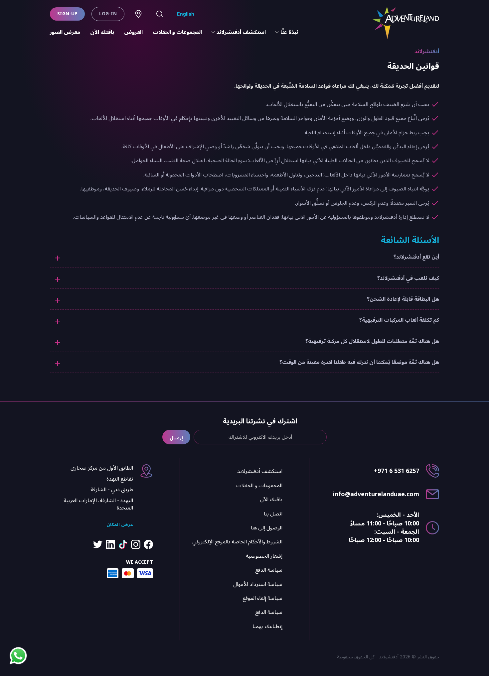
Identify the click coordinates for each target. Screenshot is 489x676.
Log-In (108, 14)
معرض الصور (65, 32)
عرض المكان (119, 524)
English (185, 14)
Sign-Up (67, 14)
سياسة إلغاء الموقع (262, 598)
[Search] (159, 14)
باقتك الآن (102, 32)
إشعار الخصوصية (264, 556)
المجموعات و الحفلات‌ (177, 32)
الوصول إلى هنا (266, 527)
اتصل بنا (273, 513)
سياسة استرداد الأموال (257, 584)
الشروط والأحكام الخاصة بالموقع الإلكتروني (237, 541)
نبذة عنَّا (289, 32)
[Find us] (138, 14)
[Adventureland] (406, 23)
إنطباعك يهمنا (267, 626)
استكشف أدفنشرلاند (241, 32)
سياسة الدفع (268, 570)
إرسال (176, 438)
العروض (133, 32)
